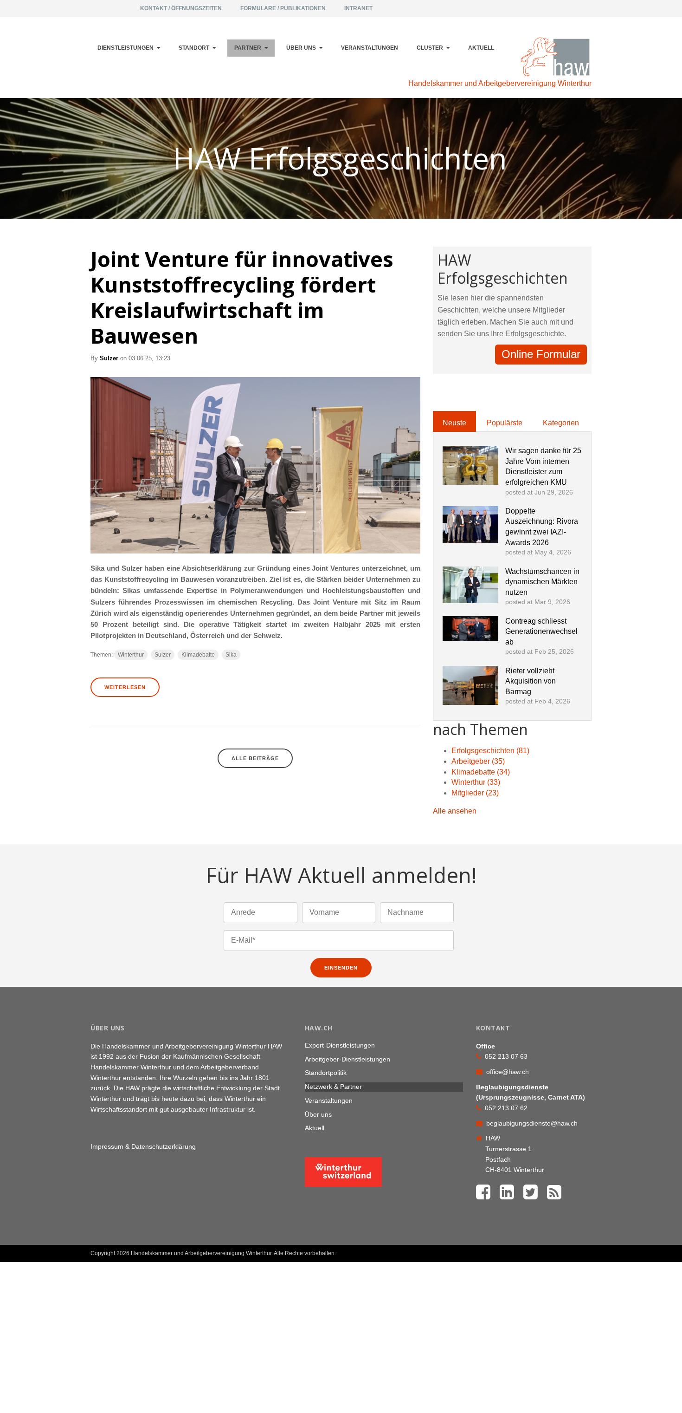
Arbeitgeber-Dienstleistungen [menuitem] (347, 1059)
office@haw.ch (507, 1071)
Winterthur (131, 654)
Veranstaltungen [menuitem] (369, 48)
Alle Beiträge (255, 758)
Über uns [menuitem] (301, 48)
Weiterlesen (125, 687)
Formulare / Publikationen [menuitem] (283, 8)
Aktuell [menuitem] (481, 48)
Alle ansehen (454, 811)
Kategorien (561, 423)
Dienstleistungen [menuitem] (125, 48)
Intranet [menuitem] (358, 8)
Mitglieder (475, 793)
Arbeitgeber (478, 761)
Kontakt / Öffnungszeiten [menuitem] (181, 8)
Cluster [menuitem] (430, 48)
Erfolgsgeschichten (490, 751)
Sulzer (109, 358)
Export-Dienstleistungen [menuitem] (340, 1045)
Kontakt (569, 1249)
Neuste (454, 423)
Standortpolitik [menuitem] (326, 1072)
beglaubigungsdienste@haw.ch (532, 1123)
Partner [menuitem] (247, 48)
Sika (231, 654)
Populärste (504, 423)
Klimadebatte (198, 654)
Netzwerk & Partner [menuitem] (333, 1086)
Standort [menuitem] (194, 48)
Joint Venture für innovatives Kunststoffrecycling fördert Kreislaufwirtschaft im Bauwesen (241, 297)
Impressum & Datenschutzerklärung (143, 1146)
